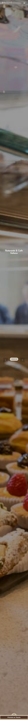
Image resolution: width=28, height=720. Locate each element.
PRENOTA (14, 359)
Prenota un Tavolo (14, 717)
